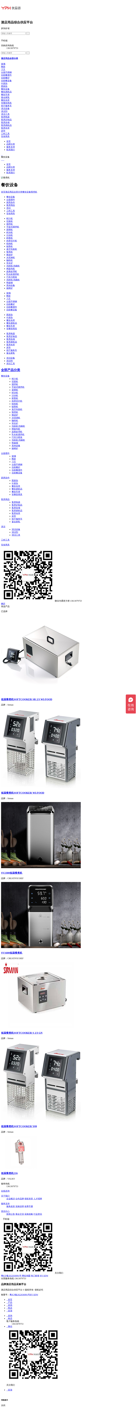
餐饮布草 (5, 100)
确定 (3, 603)
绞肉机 (9, 243)
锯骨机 (9, 246)
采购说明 (19, 1206)
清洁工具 (5, 114)
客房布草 (5, 128)
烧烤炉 (9, 288)
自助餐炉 (5, 78)
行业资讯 (37, 1214)
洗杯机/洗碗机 (13, 266)
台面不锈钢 (6, 72)
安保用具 (5, 136)
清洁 (8, 208)
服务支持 (10, 147)
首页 (8, 141)
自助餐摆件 (6, 75)
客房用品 (10, 205)
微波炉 (9, 255)
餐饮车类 (5, 94)
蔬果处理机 (11, 271)
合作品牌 (19, 1199)
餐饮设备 (5, 89)
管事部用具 (6, 103)
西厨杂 (4, 86)
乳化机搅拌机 (12, 274)
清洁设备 (5, 108)
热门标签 (35, 1276)
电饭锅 (9, 282)
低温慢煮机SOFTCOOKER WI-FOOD (22, 792)
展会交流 (19, 1214)
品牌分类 (10, 144)
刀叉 (3, 69)
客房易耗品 (6, 125)
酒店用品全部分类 (9, 58)
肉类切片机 (11, 241)
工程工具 (5, 134)
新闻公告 (10, 1214)
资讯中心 (5, 1211)
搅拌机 (9, 224)
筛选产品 (5, 606)
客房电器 (5, 117)
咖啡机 (9, 260)
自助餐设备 (6, 81)
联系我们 (10, 150)
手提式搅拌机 (12, 227)
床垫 (3, 131)
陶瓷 (3, 67)
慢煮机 (34, 192)
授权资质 (28, 1199)
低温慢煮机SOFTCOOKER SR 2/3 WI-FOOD (26, 699)
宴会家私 (5, 97)
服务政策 (10, 1206)
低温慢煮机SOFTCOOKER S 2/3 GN (21, 1032)
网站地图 (26, 1276)
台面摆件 (10, 199)
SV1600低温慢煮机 (11, 952)
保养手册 (28, 1206)
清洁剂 (4, 111)
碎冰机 (9, 232)
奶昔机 (9, 238)
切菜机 (9, 221)
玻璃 (3, 64)
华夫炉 (9, 263)
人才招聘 (37, 1199)
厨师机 (9, 229)
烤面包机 (10, 269)
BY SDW (44, 1276)
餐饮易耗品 (6, 92)
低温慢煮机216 (9, 1173)
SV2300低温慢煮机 (11, 872)
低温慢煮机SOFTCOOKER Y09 (19, 1126)
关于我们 (5, 1196)
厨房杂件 (10, 202)
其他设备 (10, 285)
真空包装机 (11, 249)
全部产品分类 (10, 370)
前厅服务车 (6, 106)
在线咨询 (5, 1191)
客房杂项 (5, 122)
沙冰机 (9, 235)
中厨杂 (4, 83)
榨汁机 (9, 218)
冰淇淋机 (10, 257)
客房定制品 (6, 120)
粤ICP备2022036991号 (11, 1276)
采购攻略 (28, 1214)
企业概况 (10, 1199)
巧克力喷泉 (11, 277)
